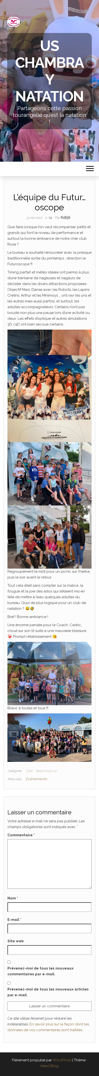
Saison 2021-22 (46, 771)
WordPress (62, 1060)
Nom (12, 898)
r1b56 (65, 217)
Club (29, 771)
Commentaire (21, 835)
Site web (15, 941)
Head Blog (49, 1066)
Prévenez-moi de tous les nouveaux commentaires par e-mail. (40, 971)
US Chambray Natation (49, 71)
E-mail (14, 919)
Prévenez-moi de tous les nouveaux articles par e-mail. (48, 992)
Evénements (36, 779)
